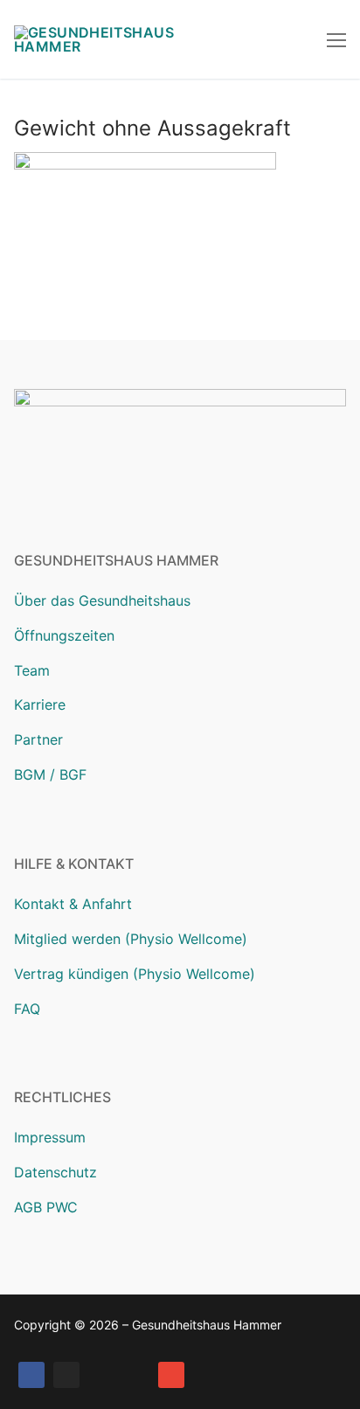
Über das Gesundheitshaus (102, 600)
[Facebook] (31, 1375)
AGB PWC (46, 1207)
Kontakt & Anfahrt (73, 904)
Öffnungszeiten (64, 635)
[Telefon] (136, 1375)
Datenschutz (55, 1172)
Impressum (50, 1137)
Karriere (40, 704)
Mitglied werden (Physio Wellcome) (130, 938)
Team (32, 670)
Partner (38, 739)
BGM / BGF (50, 774)
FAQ (27, 1008)
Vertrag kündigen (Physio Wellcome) (134, 973)
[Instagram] (66, 1375)
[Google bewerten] (101, 1375)
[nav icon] (336, 39)
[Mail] (171, 1375)
